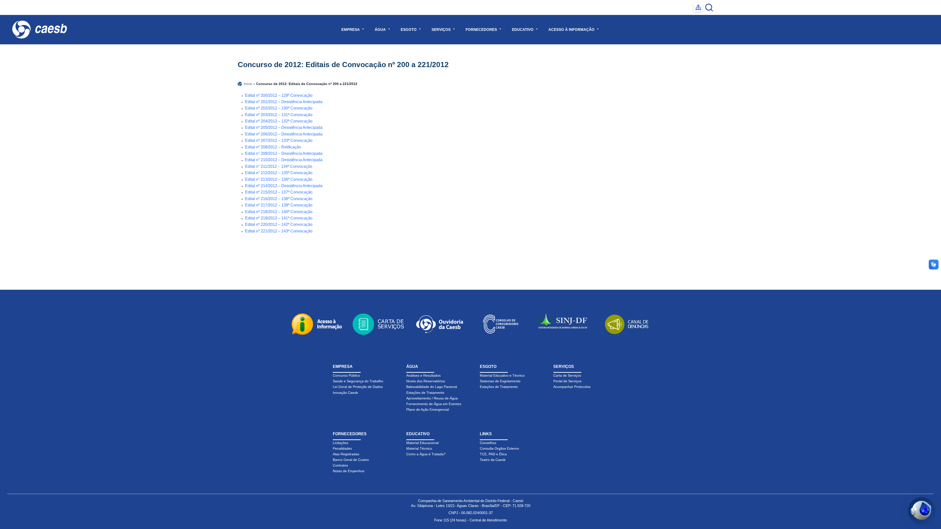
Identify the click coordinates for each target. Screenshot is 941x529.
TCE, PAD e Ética (493, 454)
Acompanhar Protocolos (572, 387)
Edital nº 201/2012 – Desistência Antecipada (283, 102)
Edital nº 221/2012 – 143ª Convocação (278, 231)
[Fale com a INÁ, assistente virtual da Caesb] (921, 510)
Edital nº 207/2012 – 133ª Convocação (278, 140)
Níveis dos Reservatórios (425, 381)
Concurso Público (346, 375)
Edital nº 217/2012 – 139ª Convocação (278, 205)
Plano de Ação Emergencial (427, 409)
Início (248, 84)
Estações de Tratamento (425, 393)
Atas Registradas (346, 454)
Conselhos (488, 443)
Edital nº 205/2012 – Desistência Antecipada (283, 127)
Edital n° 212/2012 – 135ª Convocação (278, 173)
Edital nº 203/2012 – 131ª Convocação (278, 115)
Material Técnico (419, 448)
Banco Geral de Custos (351, 460)
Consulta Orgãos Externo (499, 448)
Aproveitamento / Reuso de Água (432, 398)
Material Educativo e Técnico (502, 375)
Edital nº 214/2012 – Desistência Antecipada (283, 186)
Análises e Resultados (423, 375)
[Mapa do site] (698, 7)
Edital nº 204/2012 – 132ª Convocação (278, 121)
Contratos (340, 465)
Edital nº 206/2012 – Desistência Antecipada (283, 134)
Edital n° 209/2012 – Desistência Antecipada (283, 153)
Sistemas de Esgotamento (500, 381)
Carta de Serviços (567, 375)
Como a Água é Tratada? (426, 454)
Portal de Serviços (567, 381)
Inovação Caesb (345, 393)
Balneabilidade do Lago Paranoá (431, 387)
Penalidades (342, 448)
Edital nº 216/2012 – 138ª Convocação (278, 199)
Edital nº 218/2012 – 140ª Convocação (278, 212)
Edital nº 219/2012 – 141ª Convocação (278, 218)
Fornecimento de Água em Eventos (433, 404)
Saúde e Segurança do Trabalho (358, 381)
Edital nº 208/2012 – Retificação (273, 147)
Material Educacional (422, 443)
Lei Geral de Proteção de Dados (358, 387)
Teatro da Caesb (493, 460)
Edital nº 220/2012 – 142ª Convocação (278, 224)
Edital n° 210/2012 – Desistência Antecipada (283, 160)
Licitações (340, 443)
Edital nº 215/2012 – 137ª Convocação (278, 192)
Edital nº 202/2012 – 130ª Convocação (278, 108)
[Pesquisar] (709, 7)
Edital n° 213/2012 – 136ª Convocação (278, 179)
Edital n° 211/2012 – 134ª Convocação (278, 166)
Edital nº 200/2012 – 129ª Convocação (278, 95)
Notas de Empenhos (348, 471)
